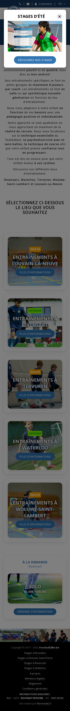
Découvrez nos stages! (35, 60)
